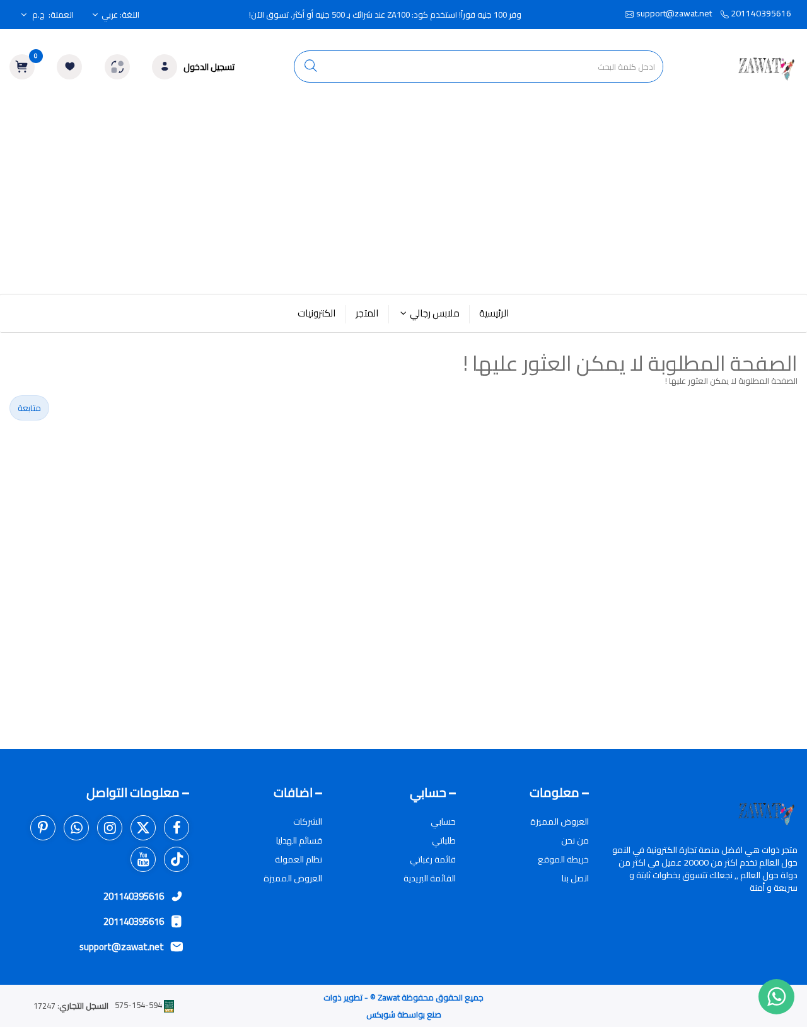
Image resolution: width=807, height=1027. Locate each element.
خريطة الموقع (563, 859)
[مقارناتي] (117, 66)
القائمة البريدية (430, 878)
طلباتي (444, 840)
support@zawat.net (674, 13)
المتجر (367, 313)
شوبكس (380, 1014)
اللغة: (120, 14)
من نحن (575, 840)
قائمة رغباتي (433, 859)
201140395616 (760, 13)
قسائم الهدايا (299, 840)
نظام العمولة (298, 859)
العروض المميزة (559, 821)
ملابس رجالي (435, 313)
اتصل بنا (575, 878)
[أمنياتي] (69, 66)
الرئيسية (494, 313)
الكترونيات (317, 313)
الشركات (307, 821)
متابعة (29, 407)
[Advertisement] (403, 199)
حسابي (443, 821)
